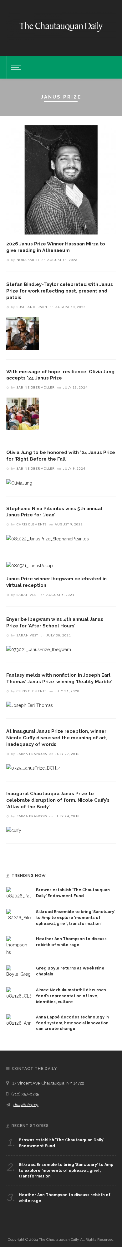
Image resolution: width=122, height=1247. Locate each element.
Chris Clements (32, 524)
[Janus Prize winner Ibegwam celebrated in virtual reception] (29, 565)
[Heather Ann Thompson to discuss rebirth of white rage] (18, 945)
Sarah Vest (27, 595)
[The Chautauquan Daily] (61, 26)
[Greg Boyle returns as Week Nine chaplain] (18, 971)
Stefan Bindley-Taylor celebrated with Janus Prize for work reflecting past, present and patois (59, 291)
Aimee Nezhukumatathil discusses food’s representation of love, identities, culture (71, 996)
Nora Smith (28, 260)
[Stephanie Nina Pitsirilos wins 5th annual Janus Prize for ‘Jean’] (47, 538)
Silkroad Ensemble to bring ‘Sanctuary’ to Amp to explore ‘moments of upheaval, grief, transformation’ (75, 917)
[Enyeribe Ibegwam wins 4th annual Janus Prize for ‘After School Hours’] (38, 649)
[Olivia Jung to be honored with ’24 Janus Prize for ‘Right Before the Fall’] (19, 482)
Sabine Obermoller (36, 387)
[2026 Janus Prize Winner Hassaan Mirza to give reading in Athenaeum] (61, 179)
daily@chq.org (25, 1104)
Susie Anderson (32, 307)
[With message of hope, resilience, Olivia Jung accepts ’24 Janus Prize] (22, 413)
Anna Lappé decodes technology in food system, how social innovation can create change (72, 1023)
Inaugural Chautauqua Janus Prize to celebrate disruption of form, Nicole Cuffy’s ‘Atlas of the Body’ (57, 800)
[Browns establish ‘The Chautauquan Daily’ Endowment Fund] (18, 893)
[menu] (15, 67)
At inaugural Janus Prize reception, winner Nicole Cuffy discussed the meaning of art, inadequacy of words (56, 737)
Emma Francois (32, 754)
